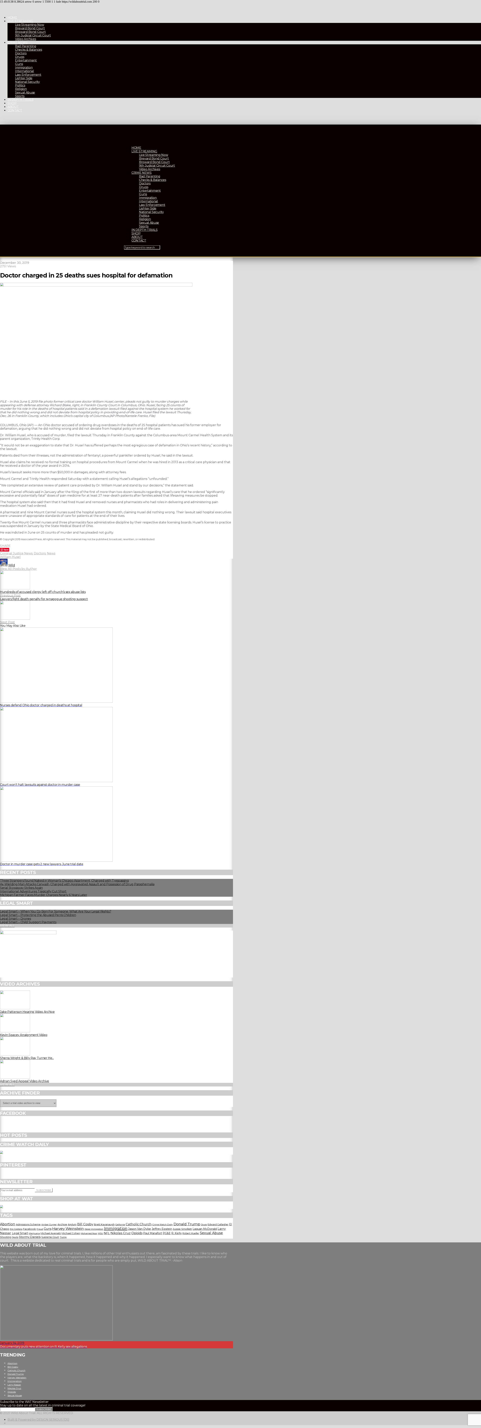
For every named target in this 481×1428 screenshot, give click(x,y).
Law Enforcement (28, 74)
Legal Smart (20, 1233)
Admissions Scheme (28, 1224)
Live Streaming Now (29, 24)
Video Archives (25, 39)
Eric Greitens (16, 1229)
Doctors (20, 53)
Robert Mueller (190, 1233)
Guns (19, 64)
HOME (12, 17)
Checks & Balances (28, 49)
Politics (20, 85)
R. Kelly (176, 1233)
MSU (100, 1233)
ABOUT (13, 107)
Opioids (136, 1233)
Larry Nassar (14, 1384)
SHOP (12, 103)
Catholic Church (139, 1224)
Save (6, 549)
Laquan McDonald (205, 1229)
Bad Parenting (25, 46)
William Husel (10, 557)
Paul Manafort (152, 1233)
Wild (11, 565)
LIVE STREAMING (20, 21)
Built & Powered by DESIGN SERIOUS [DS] (38, 1419)
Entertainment (26, 60)
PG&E (167, 1233)
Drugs (19, 57)
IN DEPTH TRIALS (20, 99)
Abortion (7, 1224)
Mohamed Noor (89, 1233)
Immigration (24, 67)
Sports (19, 96)
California (120, 1224)
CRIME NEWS (18, 42)
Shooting (5, 1236)
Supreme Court (50, 1237)
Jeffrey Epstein (162, 1229)
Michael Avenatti (51, 1233)
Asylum (72, 1224)
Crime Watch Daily (162, 1224)
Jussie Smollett (182, 1228)
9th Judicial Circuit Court (33, 35)
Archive (62, 1224)
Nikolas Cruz (120, 1233)
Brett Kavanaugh (104, 1224)
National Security (27, 82)
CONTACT (15, 110)
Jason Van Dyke (139, 1229)
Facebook (29, 1228)
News (51, 553)
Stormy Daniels (30, 1237)
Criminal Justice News (16, 553)
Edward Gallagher (218, 1224)
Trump (63, 1237)
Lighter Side (23, 78)
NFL (107, 1233)
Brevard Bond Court (30, 28)
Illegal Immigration (94, 1229)
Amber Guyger (49, 1224)
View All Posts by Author (18, 569)
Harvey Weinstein (68, 1228)
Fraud (40, 1229)
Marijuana (34, 1233)
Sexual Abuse (25, 92)
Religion (21, 89)
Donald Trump (186, 1224)
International (24, 71)
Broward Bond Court (30, 32)
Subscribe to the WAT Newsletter (24, 1402)
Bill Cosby (85, 1224)
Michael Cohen (71, 1233)
